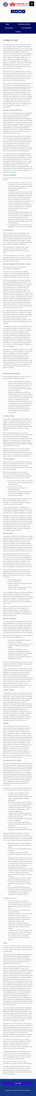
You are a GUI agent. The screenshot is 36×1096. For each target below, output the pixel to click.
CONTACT (18, 32)
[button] (17, 1083)
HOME (7, 24)
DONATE (18, 19)
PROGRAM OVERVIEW (24, 24)
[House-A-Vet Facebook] (12, 11)
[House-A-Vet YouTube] (19, 11)
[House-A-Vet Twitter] (16, 11)
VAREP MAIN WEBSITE (18, 15)
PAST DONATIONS (26, 28)
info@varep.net (13, 172)
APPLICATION (8, 28)
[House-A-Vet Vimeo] (23, 11)
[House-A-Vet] (18, 4)
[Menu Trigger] (31, 3)
